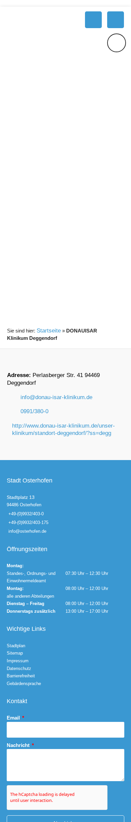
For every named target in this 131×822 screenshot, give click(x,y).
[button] (93, 19)
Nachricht (19, 745)
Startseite (49, 330)
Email (14, 718)
